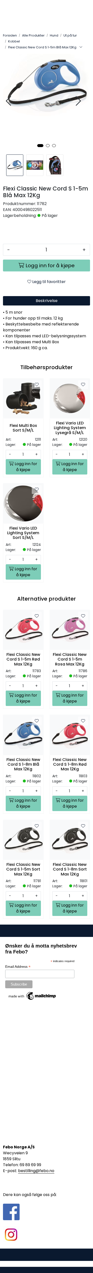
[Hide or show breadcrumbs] (81, 47)
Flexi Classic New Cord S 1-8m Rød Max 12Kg (70, 764)
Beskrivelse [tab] (47, 301)
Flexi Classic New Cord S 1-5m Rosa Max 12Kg (70, 659)
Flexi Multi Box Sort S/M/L (23, 428)
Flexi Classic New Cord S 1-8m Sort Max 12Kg (70, 869)
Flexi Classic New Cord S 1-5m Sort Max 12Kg (23, 869)
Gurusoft (46, 1264)
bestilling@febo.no (36, 1171)
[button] (40, 145)
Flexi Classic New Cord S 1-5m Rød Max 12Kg (23, 659)
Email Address (18, 966)
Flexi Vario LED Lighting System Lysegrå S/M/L (70, 428)
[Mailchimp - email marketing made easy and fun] (32, 996)
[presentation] (9, 101)
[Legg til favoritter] (37, 384)
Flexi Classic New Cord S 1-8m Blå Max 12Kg (23, 764)
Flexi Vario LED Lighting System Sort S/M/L (23, 533)
